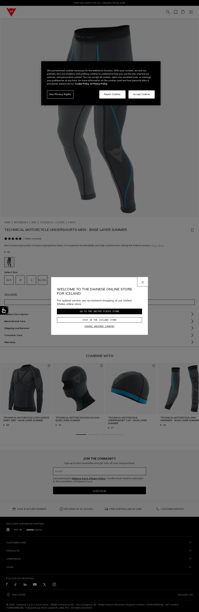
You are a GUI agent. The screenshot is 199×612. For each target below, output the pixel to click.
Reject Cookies (112, 94)
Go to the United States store (99, 311)
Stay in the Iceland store (100, 319)
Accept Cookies (141, 94)
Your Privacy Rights (60, 94)
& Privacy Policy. (99, 83)
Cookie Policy (82, 83)
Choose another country (99, 326)
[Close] (142, 281)
